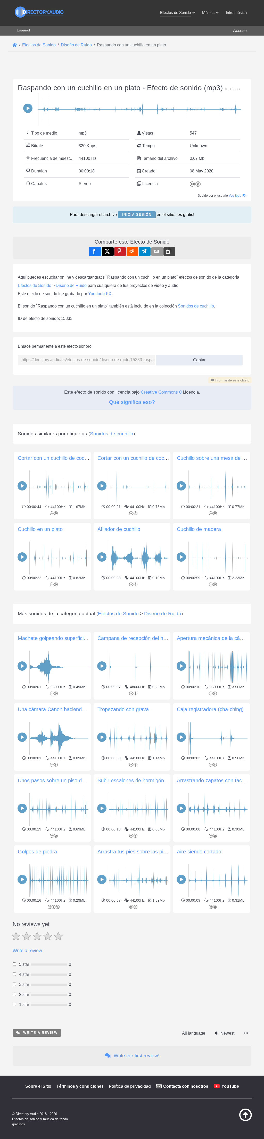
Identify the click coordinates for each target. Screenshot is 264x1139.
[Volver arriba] (237, 1119)
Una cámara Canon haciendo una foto (61, 709)
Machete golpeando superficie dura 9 (60, 638)
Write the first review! (135, 1055)
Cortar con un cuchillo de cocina (54, 458)
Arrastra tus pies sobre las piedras (136, 851)
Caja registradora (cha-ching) (210, 709)
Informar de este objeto (231, 380)
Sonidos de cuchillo (196, 306)
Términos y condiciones (80, 1086)
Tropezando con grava (123, 709)
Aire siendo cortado (199, 851)
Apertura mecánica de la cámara (214, 638)
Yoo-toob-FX (237, 195)
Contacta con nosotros (185, 1086)
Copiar (197, 358)
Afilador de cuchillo (118, 529)
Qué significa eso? (132, 402)
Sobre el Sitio (38, 1086)
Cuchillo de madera (199, 529)
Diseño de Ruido (71, 285)
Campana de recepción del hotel (134, 638)
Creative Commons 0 (161, 392)
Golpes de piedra (37, 851)
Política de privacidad (130, 1086)
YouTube (230, 1086)
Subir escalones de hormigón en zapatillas (145, 780)
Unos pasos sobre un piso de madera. (61, 780)
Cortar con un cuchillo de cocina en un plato (147, 458)
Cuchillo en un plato (40, 529)
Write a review (27, 950)
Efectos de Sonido (34, 285)
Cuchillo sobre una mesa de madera (218, 458)
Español (23, 30)
